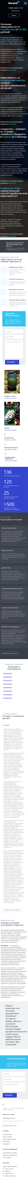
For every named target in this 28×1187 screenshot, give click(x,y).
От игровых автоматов (9, 1176)
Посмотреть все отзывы (11, 910)
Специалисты (6, 1144)
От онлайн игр (6, 1171)
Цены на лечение (7, 1137)
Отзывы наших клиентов (9, 1139)
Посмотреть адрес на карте (10, 1125)
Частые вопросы (7, 1157)
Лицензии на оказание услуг (10, 1155)
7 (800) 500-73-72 (15, 8)
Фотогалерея (6, 1141)
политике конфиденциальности (15, 248)
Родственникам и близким (10, 1153)
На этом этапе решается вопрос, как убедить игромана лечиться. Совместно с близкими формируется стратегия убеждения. (13, 554)
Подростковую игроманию (10, 1166)
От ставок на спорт (8, 1169)
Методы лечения (7, 1134)
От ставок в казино (8, 1173)
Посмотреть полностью (9, 653)
